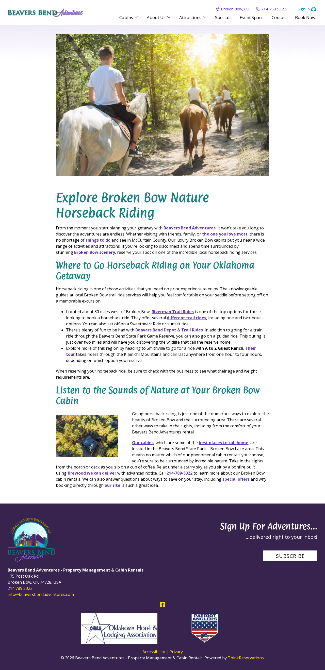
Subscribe (290, 555)
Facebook (162, 604)
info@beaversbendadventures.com (41, 594)
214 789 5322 (273, 8)
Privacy (176, 652)
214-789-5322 (179, 473)
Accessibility (153, 652)
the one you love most (225, 234)
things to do (98, 240)
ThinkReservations (246, 658)
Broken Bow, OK (235, 8)
